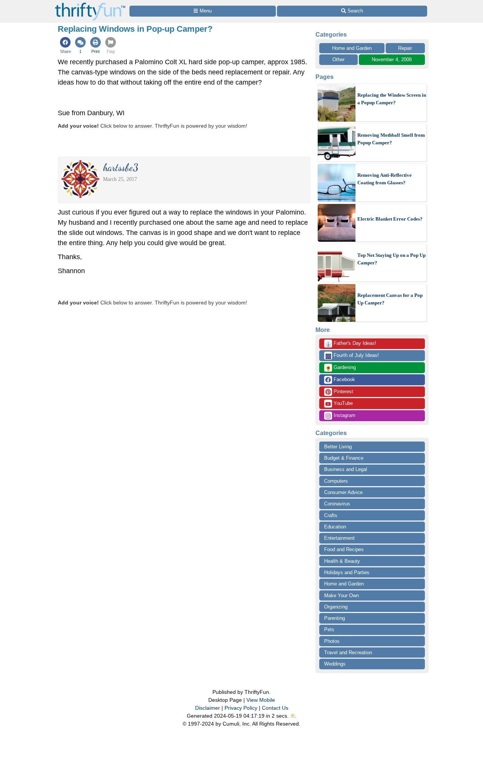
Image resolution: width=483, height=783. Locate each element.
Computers (336, 481)
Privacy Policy (241, 708)
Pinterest (342, 391)
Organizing (336, 607)
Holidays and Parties (346, 572)
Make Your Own (341, 595)
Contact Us (275, 708)
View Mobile (260, 700)
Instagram (343, 415)
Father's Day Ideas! (350, 343)
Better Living (338, 446)
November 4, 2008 (392, 59)
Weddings (335, 664)
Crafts (330, 515)
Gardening (340, 367)
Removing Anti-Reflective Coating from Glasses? (384, 178)
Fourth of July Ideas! (352, 355)
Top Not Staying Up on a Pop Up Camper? (391, 259)
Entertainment (339, 538)
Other (338, 59)
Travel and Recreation (348, 652)
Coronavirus (337, 504)
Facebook (343, 379)
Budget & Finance (343, 458)
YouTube (342, 403)
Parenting (334, 618)
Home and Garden (352, 48)
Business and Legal (345, 469)
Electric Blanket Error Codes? (390, 219)
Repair (405, 48)
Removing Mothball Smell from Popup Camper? (391, 138)
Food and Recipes (344, 549)
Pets (329, 629)
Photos (332, 641)
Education (335, 527)
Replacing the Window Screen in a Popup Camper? (391, 98)
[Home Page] (90, 4)
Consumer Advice (343, 492)
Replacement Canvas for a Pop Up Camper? (390, 299)
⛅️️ (293, 716)
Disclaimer (207, 708)
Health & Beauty (342, 561)
